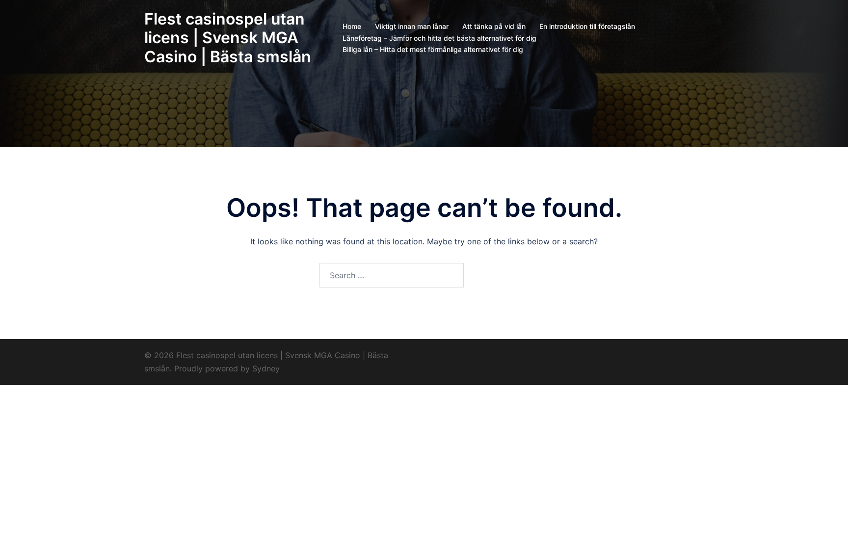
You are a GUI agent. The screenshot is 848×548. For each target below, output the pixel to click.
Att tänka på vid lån (494, 26)
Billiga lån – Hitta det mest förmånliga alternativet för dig (433, 49)
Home (352, 26)
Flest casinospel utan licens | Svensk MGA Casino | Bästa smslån (227, 37)
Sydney (266, 368)
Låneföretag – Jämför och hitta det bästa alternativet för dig (439, 38)
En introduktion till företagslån (587, 26)
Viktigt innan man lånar (412, 26)
